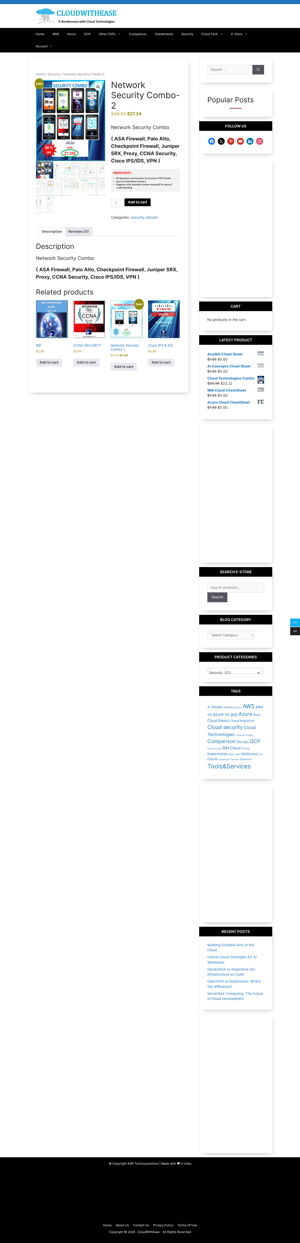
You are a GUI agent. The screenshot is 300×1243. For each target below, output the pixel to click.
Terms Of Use (187, 1225)
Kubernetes (217, 754)
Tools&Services (229, 766)
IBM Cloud (231, 748)
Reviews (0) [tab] (78, 231)
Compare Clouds (244, 735)
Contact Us (141, 1225)
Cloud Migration (242, 721)
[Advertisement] (235, 227)
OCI (261, 754)
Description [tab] (52, 231)
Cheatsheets (164, 34)
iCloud (246, 748)
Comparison (138, 34)
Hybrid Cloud (214, 748)
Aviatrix (238, 707)
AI (208, 707)
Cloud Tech (209, 34)
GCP (87, 34)
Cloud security (225, 727)
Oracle (212, 759)
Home (40, 34)
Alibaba (217, 707)
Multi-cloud (234, 754)
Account (42, 46)
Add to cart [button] (49, 362)
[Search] (258, 70)
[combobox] (235, 671)
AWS (55, 34)
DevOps (243, 742)
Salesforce (223, 759)
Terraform (246, 759)
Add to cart (137, 202)
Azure (71, 34)
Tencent (234, 759)
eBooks (152, 217)
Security (187, 34)
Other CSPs (107, 34)
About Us (122, 1225)
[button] (98, 87)
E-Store (236, 34)
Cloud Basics (218, 720)
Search (217, 597)
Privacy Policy (163, 1225)
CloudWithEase (149, 1232)
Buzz (256, 715)
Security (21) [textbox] (234, 673)
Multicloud (249, 754)
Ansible (228, 707)
